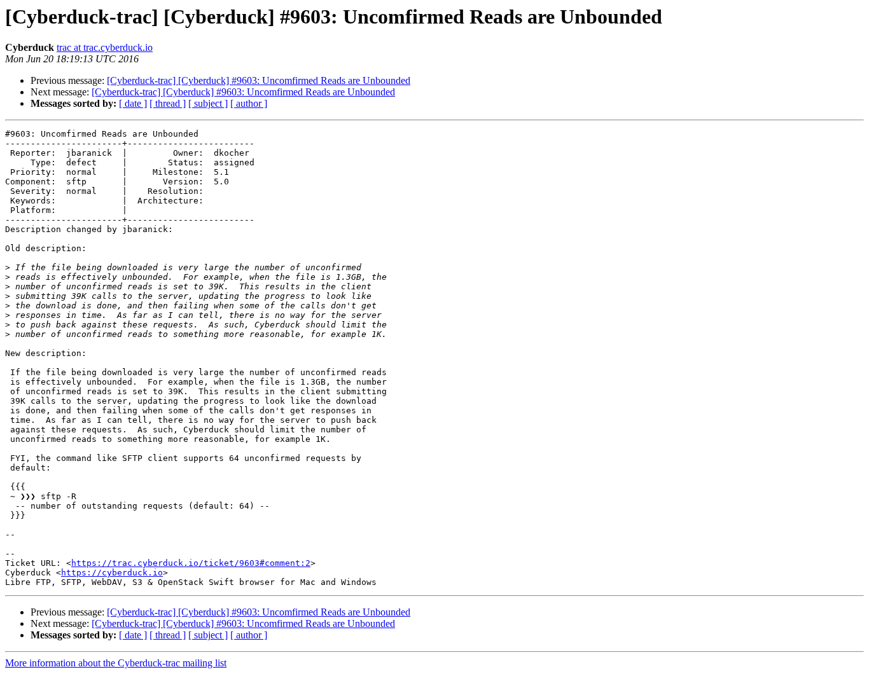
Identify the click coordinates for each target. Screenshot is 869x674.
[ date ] (133, 103)
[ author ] (248, 103)
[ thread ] (167, 103)
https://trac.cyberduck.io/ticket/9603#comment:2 (190, 563)
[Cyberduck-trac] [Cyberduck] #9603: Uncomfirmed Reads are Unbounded (258, 80)
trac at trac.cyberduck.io (105, 47)
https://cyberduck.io (112, 572)
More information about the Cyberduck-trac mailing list (115, 662)
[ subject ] (208, 103)
